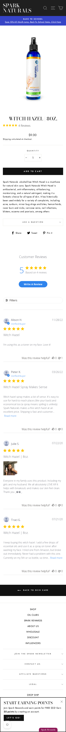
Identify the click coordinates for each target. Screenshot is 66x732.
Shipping (7, 139)
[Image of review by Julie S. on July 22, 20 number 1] (10, 468)
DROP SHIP (33, 695)
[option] (33, 21)
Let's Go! (14, 717)
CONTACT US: (33, 664)
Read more (10, 415)
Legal (33, 684)
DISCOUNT (33, 637)
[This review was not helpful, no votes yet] (59, 429)
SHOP (33, 609)
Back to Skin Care (35, 590)
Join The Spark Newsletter (33, 654)
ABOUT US (33, 626)
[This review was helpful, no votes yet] (53, 358)
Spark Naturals (12, 8)
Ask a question (33, 222)
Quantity (33, 150)
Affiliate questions (33, 674)
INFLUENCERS (33, 643)
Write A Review (33, 284)
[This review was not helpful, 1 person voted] (59, 358)
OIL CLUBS (33, 615)
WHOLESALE (33, 631)
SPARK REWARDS (33, 620)
